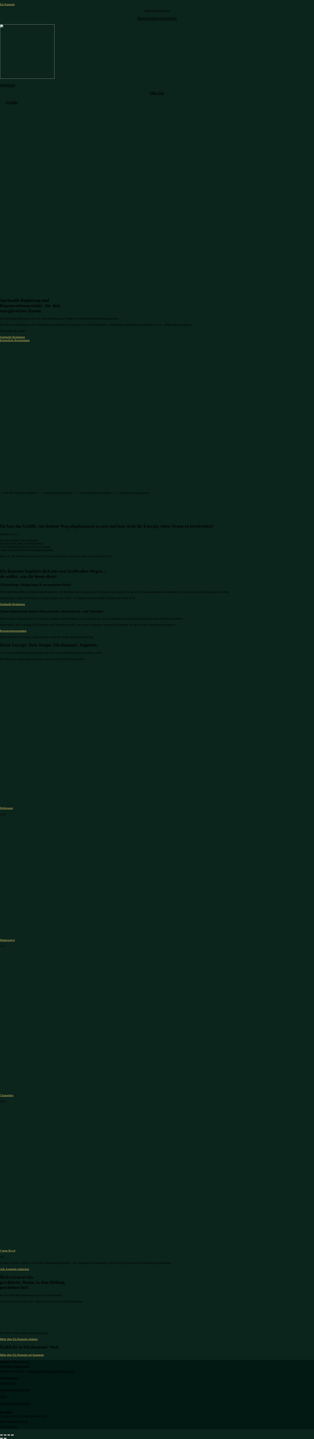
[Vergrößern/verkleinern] (12, 1435)
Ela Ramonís (7, 4)
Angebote (7, 85)
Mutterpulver (7, 940)
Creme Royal (7, 1250)
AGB (3, 1397)
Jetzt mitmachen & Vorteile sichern (51, 1371)
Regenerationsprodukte (157, 18)
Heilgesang (6, 808)
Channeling (6, 1095)
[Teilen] (5, 1435)
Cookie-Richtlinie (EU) (15, 1403)
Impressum (7, 1383)
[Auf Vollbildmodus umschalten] (8, 1435)
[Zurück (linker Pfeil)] (1, 1438)
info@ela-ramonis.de (14, 1421)
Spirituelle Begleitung (157, 10)
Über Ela (157, 93)
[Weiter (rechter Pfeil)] (5, 1438)
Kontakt (12, 102)
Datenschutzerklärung (15, 1390)
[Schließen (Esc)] (1, 1435)
